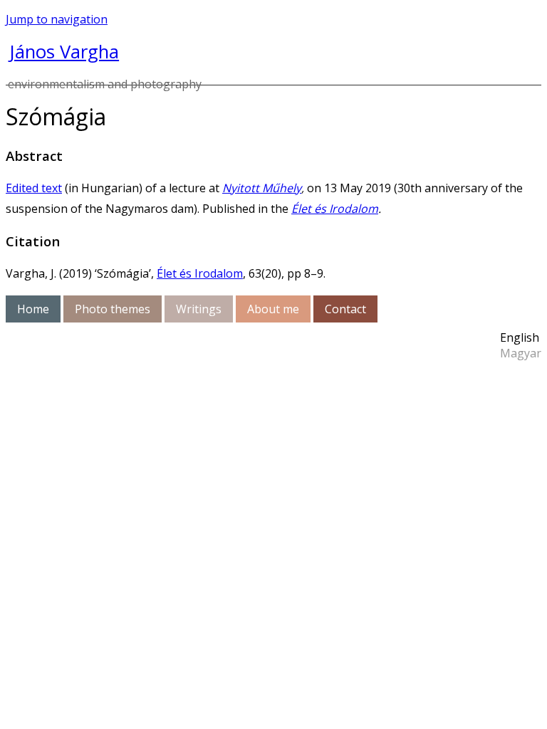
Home (33, 309)
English (519, 337)
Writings (199, 309)
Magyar (520, 353)
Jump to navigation (57, 19)
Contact (345, 309)
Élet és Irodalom (334, 208)
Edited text (34, 188)
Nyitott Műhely (261, 188)
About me (273, 309)
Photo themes (112, 309)
